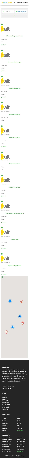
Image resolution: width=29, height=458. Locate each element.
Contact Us (5, 409)
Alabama (4, 417)
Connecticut (5, 427)
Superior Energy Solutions (14, 265)
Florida (4, 430)
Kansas (19, 427)
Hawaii (18, 418)
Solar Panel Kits (6, 448)
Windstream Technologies (14, 62)
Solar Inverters (21, 443)
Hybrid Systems (6, 449)
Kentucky (19, 428)
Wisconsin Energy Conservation (15, 36)
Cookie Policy (5, 402)
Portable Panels (6, 444)
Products (4, 397)
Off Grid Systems (6, 451)
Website (4, 44)
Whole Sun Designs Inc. (14, 114)
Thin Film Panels (21, 448)
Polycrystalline (6, 443)
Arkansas (4, 422)
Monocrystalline (6, 441)
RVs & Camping (21, 439)
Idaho (18, 420)
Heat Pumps (20, 444)
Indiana (19, 423)
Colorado (4, 425)
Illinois (18, 422)
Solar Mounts (5, 446)
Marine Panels (20, 438)
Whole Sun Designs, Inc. (14, 88)
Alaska (4, 418)
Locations (4, 399)
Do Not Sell (5, 400)
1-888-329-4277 (8, 388)
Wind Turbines (20, 449)
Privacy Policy (6, 404)
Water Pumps (20, 446)
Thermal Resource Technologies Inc (14, 213)
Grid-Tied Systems (7, 439)
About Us (4, 396)
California (5, 423)
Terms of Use (5, 406)
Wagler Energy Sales (14, 163)
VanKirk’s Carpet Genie (14, 187)
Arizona (4, 420)
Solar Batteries (21, 441)
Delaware (4, 428)
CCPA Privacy (5, 407)
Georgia (19, 417)
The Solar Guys (14, 239)
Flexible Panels (6, 438)
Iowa (18, 425)
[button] (21, 301)
